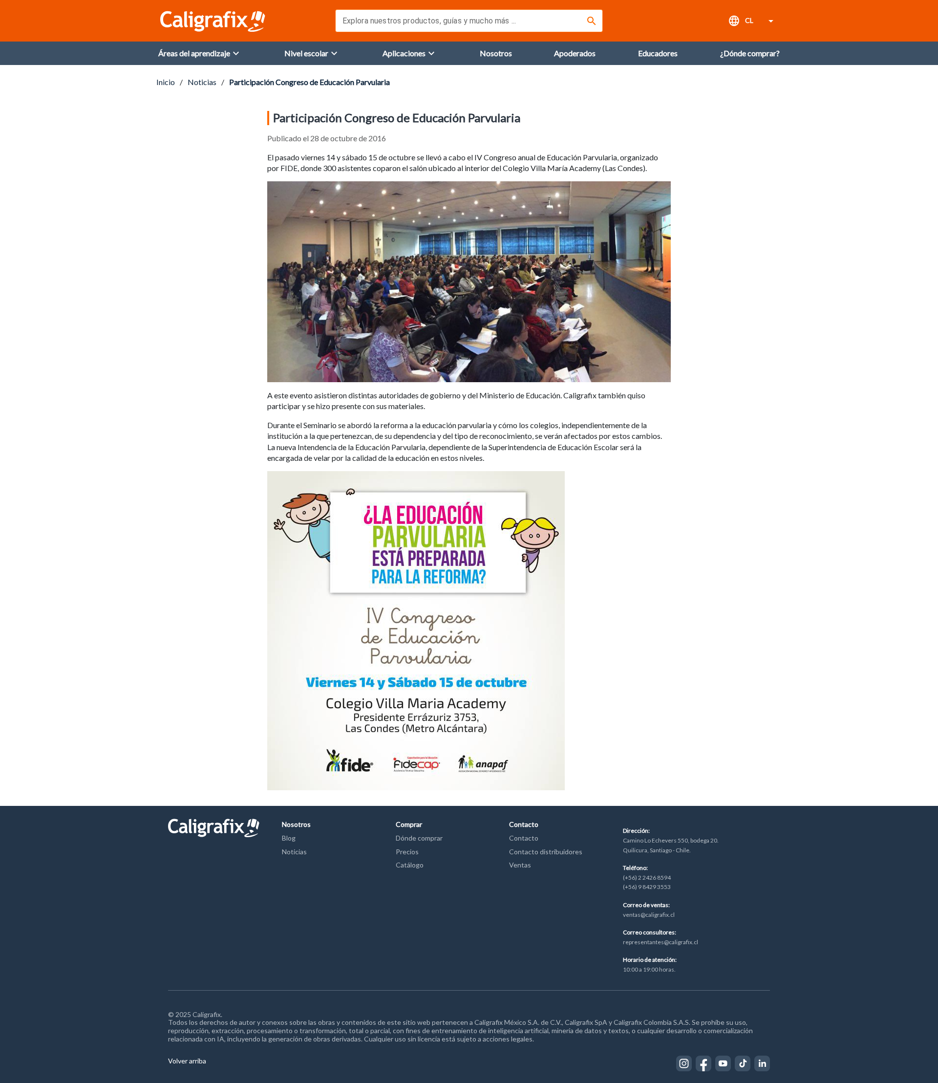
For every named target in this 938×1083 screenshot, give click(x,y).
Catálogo (410, 865)
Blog (289, 838)
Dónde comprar (419, 838)
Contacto (523, 838)
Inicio (165, 82)
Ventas (520, 865)
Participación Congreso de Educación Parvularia (309, 82)
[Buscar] (591, 21)
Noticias (202, 82)
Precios (407, 851)
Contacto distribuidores (545, 851)
